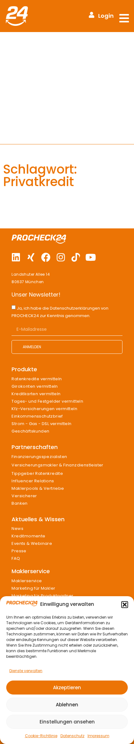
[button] (125, 604)
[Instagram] (60, 257)
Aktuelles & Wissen (38, 519)
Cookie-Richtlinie (41, 735)
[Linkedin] (15, 257)
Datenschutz (72, 735)
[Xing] (30, 257)
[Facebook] (45, 257)
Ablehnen (67, 704)
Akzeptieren (67, 687)
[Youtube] (90, 257)
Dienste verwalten (25, 670)
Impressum (98, 735)
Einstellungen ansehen (67, 721)
